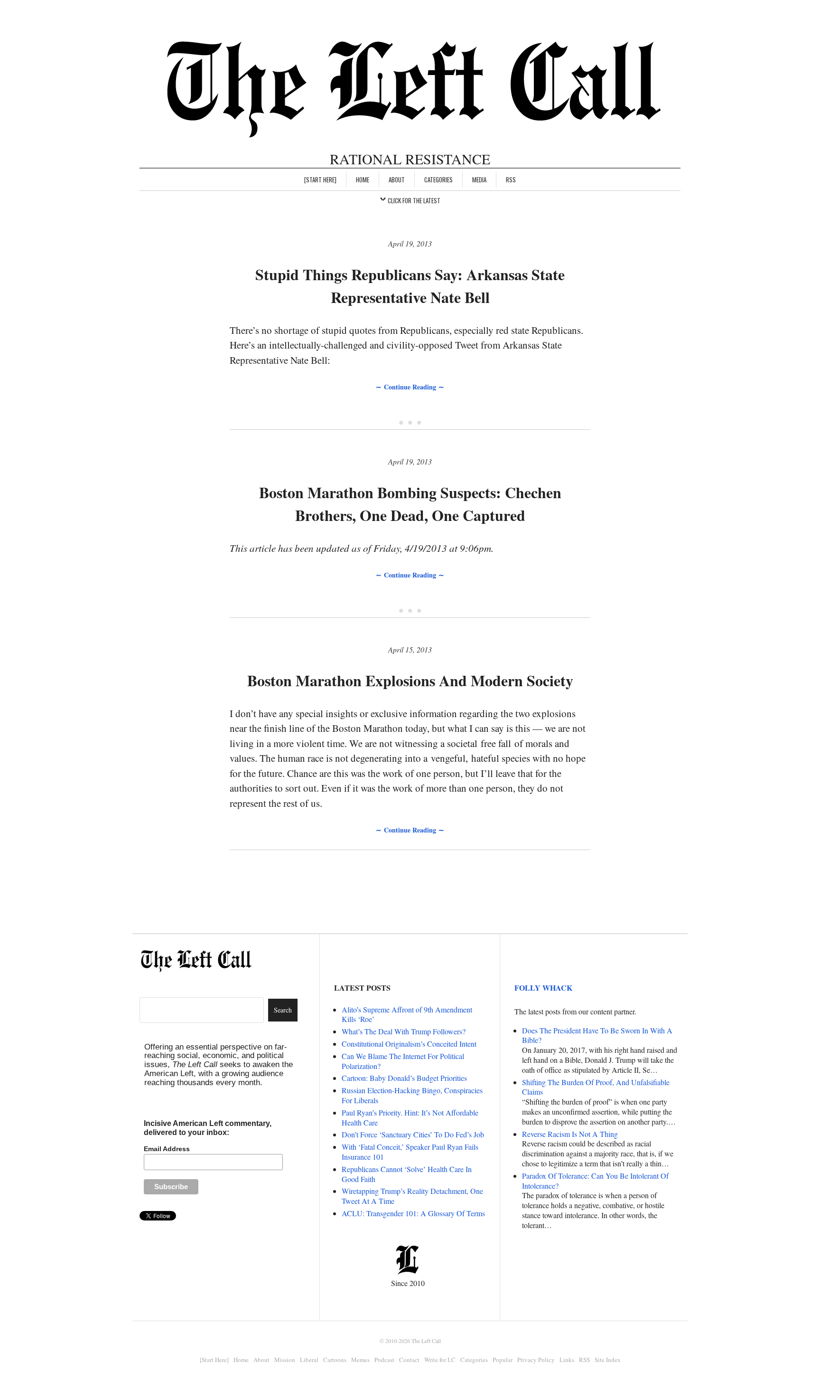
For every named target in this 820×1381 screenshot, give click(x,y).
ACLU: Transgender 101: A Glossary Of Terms (413, 1213)
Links (566, 1359)
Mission (284, 1359)
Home (362, 179)
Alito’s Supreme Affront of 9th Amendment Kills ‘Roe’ (407, 1014)
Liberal (309, 1359)
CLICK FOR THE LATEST (414, 200)
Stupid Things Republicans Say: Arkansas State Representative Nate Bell (410, 285)
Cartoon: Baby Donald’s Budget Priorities (404, 1078)
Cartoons (334, 1359)
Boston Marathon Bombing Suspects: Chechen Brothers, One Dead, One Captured (410, 503)
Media (479, 179)
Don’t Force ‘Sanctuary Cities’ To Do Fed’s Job (413, 1134)
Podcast (384, 1359)
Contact (409, 1359)
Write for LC (440, 1359)
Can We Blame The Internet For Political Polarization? (403, 1061)
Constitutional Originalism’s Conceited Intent (409, 1044)
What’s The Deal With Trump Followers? (404, 1031)
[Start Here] (320, 179)
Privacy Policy (536, 1359)
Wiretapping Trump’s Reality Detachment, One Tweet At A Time (412, 1196)
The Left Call (426, 1340)
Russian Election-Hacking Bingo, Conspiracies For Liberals (412, 1095)
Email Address (167, 1149)
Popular (502, 1359)
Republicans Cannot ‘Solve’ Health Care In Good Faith (407, 1174)
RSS (511, 179)
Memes (360, 1359)
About (397, 179)
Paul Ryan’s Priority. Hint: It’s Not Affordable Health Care (410, 1117)
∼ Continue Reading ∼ (410, 387)
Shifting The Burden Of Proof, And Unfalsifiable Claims (596, 1087)
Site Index (608, 1359)
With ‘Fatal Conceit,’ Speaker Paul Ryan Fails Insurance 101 (410, 1152)
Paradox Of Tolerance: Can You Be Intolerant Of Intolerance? (595, 1181)
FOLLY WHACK (543, 987)
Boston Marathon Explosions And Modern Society (410, 680)
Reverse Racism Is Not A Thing (570, 1134)
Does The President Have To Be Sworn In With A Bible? (597, 1035)
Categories (438, 179)
